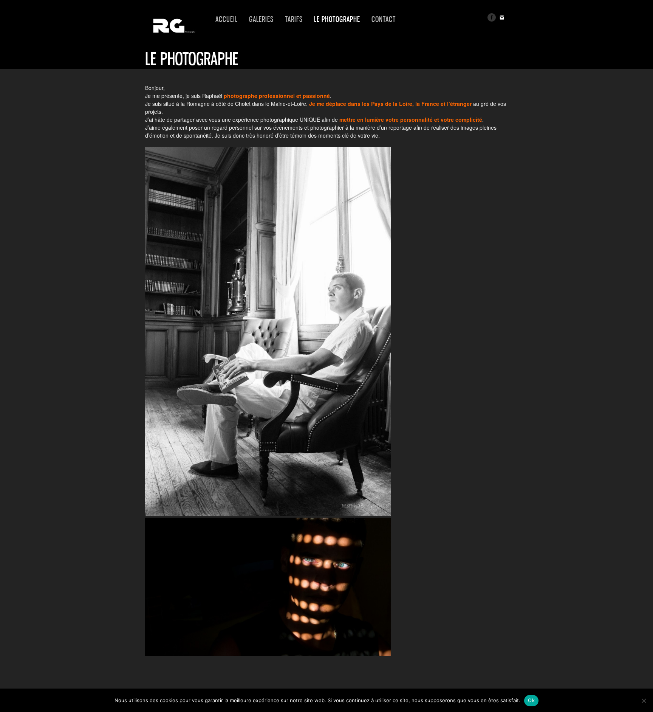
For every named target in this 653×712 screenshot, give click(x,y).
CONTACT (383, 19)
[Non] (643, 700)
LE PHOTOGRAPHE (337, 19)
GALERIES (261, 19)
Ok (531, 700)
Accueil (226, 19)
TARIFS (294, 19)
